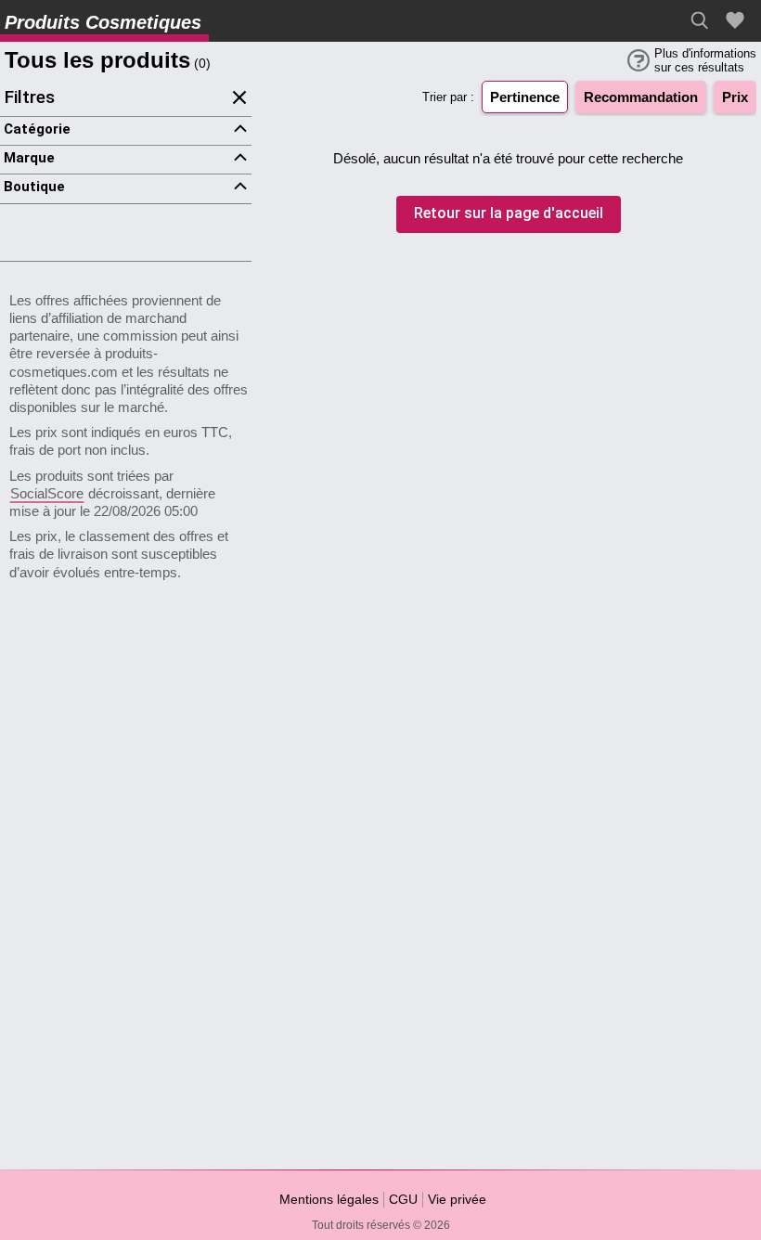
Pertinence (525, 97)
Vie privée (457, 1199)
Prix (735, 97)
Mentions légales (329, 1199)
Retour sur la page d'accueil (508, 214)
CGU (403, 1199)
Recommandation (641, 97)
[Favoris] (738, 21)
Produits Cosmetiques (103, 22)
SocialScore (47, 493)
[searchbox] (705, 20)
